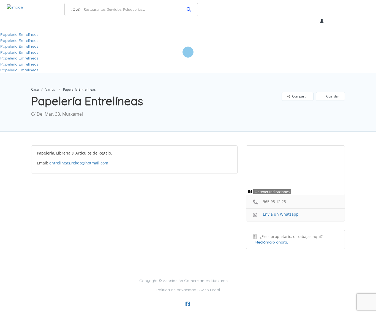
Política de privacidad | (177, 289)
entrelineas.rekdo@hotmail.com (78, 163)
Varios (50, 89)
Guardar (332, 96)
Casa (35, 89)
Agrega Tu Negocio (344, 9)
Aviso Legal (209, 289)
